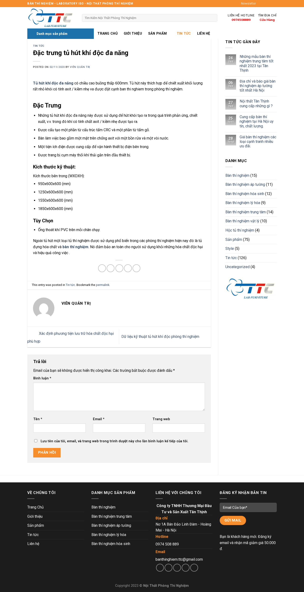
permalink (102, 285)
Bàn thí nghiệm (237, 175)
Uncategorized (237, 267)
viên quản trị (80, 67)
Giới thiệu (133, 34)
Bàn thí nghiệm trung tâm (245, 212)
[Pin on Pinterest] (128, 268)
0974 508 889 (167, 544)
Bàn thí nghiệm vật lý (242, 221)
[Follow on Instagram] (265, 3)
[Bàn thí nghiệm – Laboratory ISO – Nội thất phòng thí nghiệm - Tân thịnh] (51, 17)
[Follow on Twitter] (269, 3)
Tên (37, 419)
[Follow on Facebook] (260, 3)
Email (98, 419)
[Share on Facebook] (102, 268)
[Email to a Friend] (119, 268)
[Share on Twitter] (110, 268)
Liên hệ (203, 34)
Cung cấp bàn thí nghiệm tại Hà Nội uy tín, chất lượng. (256, 121)
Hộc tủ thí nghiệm (239, 230)
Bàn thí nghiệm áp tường (245, 184)
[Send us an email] (274, 3)
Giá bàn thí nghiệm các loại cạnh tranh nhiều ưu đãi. (257, 141)
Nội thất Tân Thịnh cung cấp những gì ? (255, 103)
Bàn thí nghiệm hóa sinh (244, 193)
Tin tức (184, 34)
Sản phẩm (157, 34)
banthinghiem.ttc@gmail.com (179, 559)
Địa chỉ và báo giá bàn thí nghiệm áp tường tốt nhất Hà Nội (257, 86)
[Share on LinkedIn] (136, 268)
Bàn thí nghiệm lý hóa (242, 203)
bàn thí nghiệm (75, 247)
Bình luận (42, 378)
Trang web (161, 419)
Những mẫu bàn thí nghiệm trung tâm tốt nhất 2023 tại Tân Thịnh (256, 64)
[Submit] (213, 18)
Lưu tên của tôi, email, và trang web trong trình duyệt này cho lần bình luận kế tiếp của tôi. (114, 441)
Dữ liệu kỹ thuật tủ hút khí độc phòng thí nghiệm (160, 336)
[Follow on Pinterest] (194, 568)
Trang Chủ (107, 34)
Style (229, 249)
